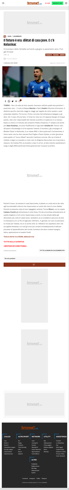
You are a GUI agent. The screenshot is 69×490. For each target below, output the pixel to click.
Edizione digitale (48, 447)
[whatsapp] (9, 101)
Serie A (6, 443)
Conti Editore (35, 454)
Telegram (44, 478)
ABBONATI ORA (57, 3)
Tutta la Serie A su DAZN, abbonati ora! (19, 237)
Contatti (58, 441)
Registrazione (35, 466)
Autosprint (35, 443)
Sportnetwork (36, 451)
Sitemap (46, 451)
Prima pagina (47, 445)
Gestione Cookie (61, 451)
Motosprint (35, 447)
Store (45, 449)
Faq (57, 445)
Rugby (20, 443)
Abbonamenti (47, 443)
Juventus (62, 55)
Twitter (38, 478)
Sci (19, 441)
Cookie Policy (60, 449)
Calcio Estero (8, 451)
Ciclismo (20, 445)
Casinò (33, 472)
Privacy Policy (60, 454)
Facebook (25, 478)
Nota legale (59, 447)
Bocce (20, 451)
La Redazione (60, 443)
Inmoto (34, 445)
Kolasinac (56, 55)
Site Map (34, 468)
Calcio (9, 36)
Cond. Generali (60, 456)
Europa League (8, 449)
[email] (16, 101)
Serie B (6, 445)
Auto (33, 441)
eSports (20, 454)
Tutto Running (22, 447)
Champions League (9, 447)
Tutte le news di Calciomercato (52, 250)
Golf (19, 449)
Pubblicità (34, 464)
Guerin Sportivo (36, 449)
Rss (45, 441)
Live (48, 3)
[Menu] (3, 3)
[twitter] (12, 101)
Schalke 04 (49, 55)
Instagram (32, 478)
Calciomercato (17, 36)
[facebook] (5, 101)
